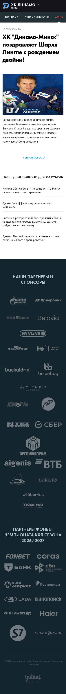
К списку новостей (34, 157)
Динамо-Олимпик (37, 17)
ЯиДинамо (12, 17)
